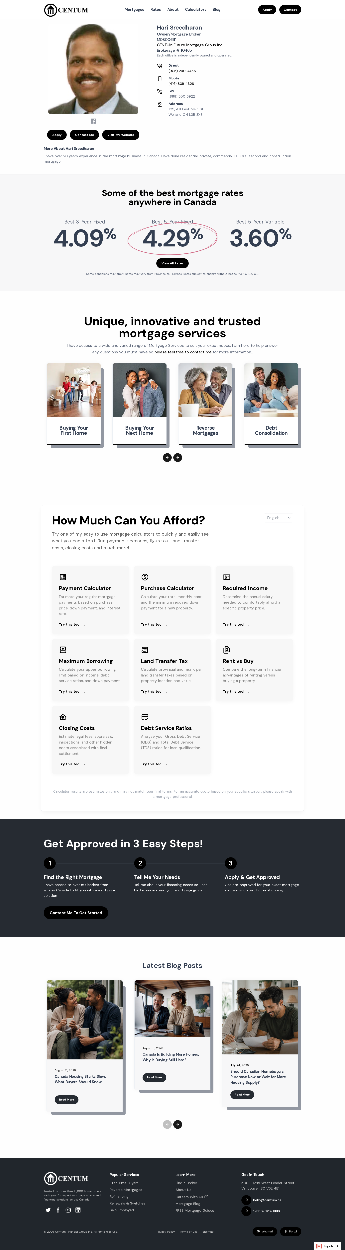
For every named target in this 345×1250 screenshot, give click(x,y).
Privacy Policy (166, 1231)
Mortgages (134, 9)
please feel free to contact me (183, 352)
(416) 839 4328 (181, 83)
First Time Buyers (124, 1183)
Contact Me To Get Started (76, 912)
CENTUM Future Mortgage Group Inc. (190, 44)
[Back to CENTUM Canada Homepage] (66, 10)
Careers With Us (189, 1197)
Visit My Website (120, 135)
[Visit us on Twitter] (48, 1211)
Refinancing (119, 1196)
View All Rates (172, 263)
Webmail (267, 1231)
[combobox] (327, 1246)
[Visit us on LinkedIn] (78, 1211)
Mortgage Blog (187, 1203)
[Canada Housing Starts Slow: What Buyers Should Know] (85, 1019)
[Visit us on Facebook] (58, 1211)
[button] (167, 457)
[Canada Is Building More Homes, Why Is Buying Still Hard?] (172, 1008)
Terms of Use (188, 1231)
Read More (66, 1099)
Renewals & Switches (127, 1203)
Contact (290, 10)
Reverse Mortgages (126, 1189)
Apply (267, 10)
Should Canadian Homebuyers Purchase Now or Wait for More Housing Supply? (258, 1077)
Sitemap (208, 1231)
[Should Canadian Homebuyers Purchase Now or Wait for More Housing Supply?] (260, 1017)
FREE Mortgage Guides (194, 1210)
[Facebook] (93, 121)
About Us (183, 1189)
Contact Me (84, 135)
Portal (293, 1231)
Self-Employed (122, 1210)
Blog (216, 9)
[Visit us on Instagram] (68, 1211)
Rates (156, 9)
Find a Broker (186, 1183)
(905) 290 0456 (182, 70)
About (173, 9)
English (328, 1246)
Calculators (195, 9)
